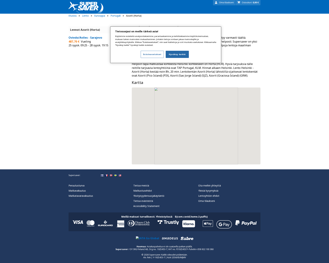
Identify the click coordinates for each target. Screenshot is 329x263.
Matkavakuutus (77, 190)
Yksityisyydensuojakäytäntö (148, 195)
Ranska (106, 175)
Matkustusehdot (142, 190)
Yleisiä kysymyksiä (208, 190)
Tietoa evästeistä (143, 201)
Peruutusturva (76, 185)
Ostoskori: (250, 2)
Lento (85, 15)
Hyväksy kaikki (177, 54)
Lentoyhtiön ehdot (208, 195)
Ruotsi (115, 175)
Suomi (102, 175)
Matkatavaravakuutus (81, 195)
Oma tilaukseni (226, 2)
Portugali (116, 15)
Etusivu (73, 15)
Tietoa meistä (141, 185)
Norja (111, 175)
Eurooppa (99, 15)
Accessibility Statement (146, 206)
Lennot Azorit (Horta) (85, 30)
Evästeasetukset (152, 54)
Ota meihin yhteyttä (209, 185)
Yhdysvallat (120, 175)
